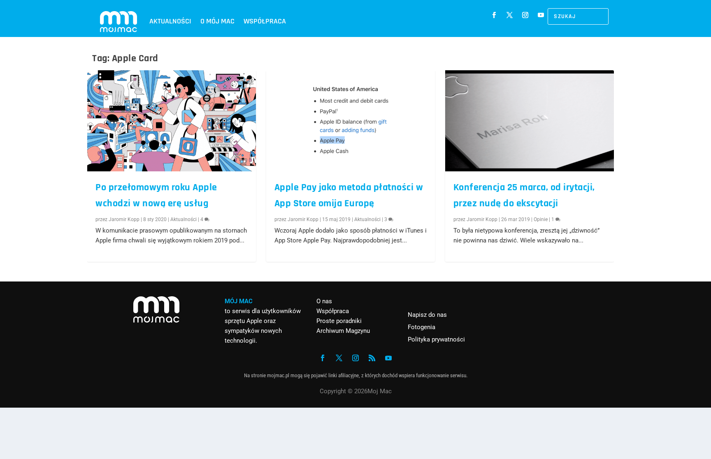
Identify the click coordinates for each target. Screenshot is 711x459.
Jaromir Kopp (124, 219)
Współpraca (265, 21)
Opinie (541, 219)
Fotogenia (421, 327)
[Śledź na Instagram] (525, 15)
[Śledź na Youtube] (541, 15)
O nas (324, 301)
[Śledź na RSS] (372, 357)
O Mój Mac (217, 21)
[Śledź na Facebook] (494, 15)
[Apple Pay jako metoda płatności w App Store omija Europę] (350, 120)
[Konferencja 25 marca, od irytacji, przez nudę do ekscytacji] (529, 120)
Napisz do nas (427, 314)
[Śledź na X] (510, 15)
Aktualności (170, 21)
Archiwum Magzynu (343, 330)
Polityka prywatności (436, 339)
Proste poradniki (339, 321)
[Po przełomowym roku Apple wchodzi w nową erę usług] (171, 120)
